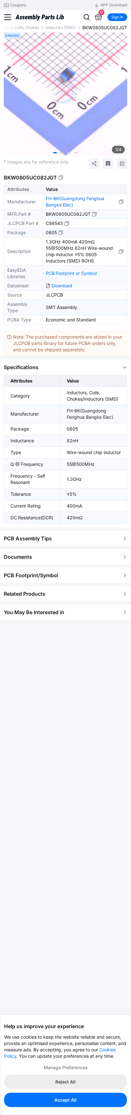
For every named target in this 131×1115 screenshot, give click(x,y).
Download (62, 285)
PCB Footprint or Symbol (71, 273)
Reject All (65, 1081)
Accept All (65, 1100)
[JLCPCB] (39, 19)
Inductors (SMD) (60, 27)
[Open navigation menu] (7, 17)
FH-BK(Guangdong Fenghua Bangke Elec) (75, 201)
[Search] (86, 17)
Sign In (117, 17)
